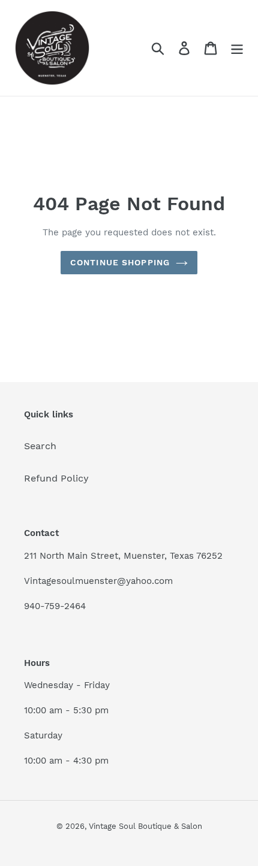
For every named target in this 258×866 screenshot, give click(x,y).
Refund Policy (56, 478)
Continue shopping (120, 262)
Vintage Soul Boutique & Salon (145, 826)
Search (40, 446)
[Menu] (237, 48)
